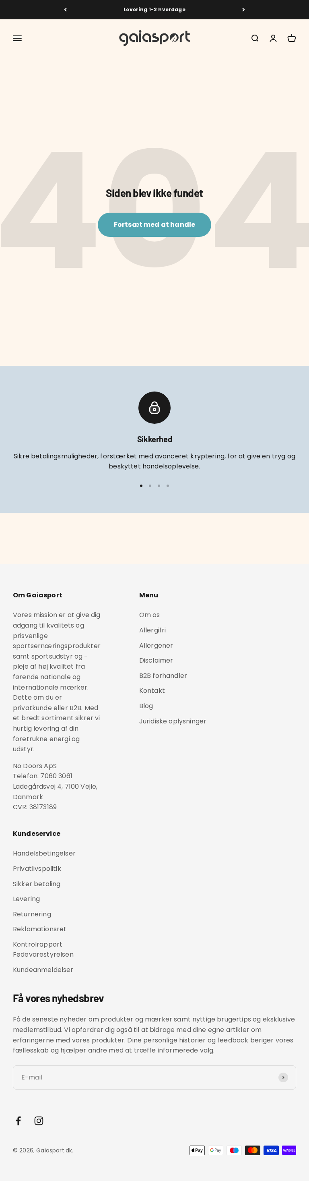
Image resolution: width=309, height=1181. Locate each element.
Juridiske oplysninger (172, 721)
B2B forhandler (163, 675)
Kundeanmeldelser (43, 969)
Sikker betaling (36, 884)
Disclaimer (156, 660)
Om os (149, 615)
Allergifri (152, 630)
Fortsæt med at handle (154, 224)
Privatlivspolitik (37, 868)
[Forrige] (65, 10)
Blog (146, 706)
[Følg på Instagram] (38, 1120)
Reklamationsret (39, 929)
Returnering (32, 914)
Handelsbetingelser (44, 853)
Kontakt (152, 690)
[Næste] (243, 10)
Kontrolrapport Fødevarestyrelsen (43, 949)
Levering (26, 898)
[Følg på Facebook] (18, 1120)
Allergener (156, 645)
